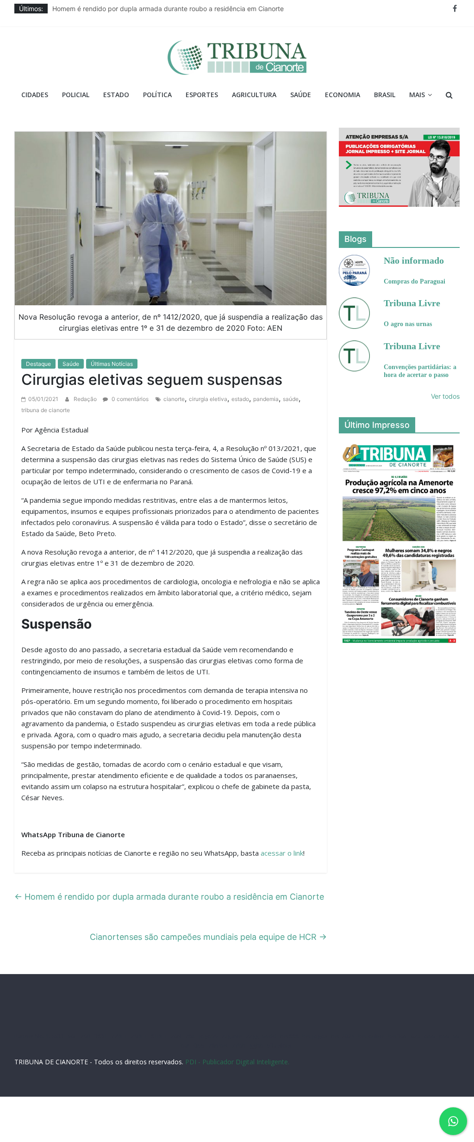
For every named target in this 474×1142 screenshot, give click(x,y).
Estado (116, 94)
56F (72, 1036)
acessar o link (282, 853)
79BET (139, 1036)
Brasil (384, 94)
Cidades (34, 94)
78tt (190, 1036)
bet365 (397, 1036)
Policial (75, 94)
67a (415, 1036)
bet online (371, 1036)
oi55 (430, 1036)
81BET (159, 1036)
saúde (291, 398)
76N (176, 1036)
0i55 (199, 1045)
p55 (444, 1036)
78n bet (218, 1045)
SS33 (58, 1036)
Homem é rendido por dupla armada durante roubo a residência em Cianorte (168, 8)
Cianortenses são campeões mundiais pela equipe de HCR (208, 937)
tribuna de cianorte (45, 410)
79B (86, 1036)
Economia (342, 94)
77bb (239, 1045)
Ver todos (445, 396)
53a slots (279, 1045)
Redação (86, 398)
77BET (119, 1036)
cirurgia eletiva (208, 398)
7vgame (231, 1036)
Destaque (38, 363)
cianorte (174, 398)
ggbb (256, 1045)
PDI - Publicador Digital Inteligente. (237, 1061)
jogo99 (208, 1036)
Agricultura (254, 94)
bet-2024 (343, 1036)
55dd (269, 1036)
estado (240, 398)
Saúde (300, 94)
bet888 (289, 1036)
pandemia (266, 398)
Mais (417, 94)
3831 (100, 1036)
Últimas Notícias (112, 363)
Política (157, 94)
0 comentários (129, 398)
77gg (252, 1036)
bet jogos (314, 1036)
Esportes (202, 94)
